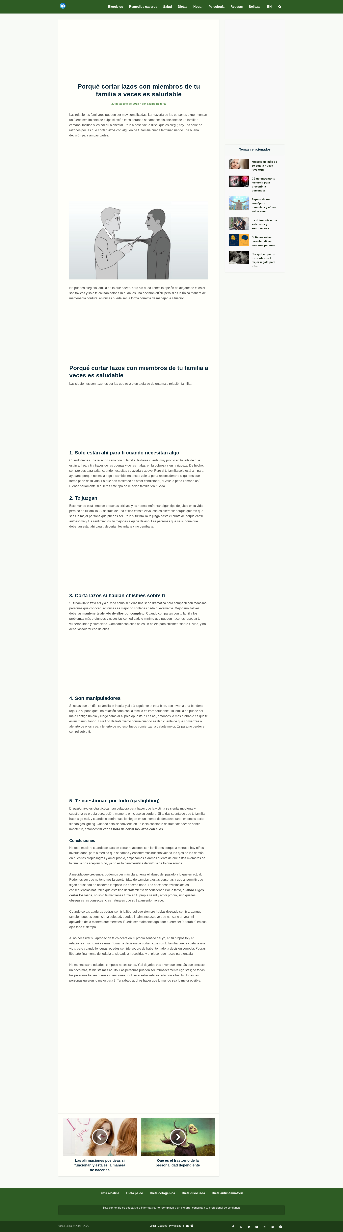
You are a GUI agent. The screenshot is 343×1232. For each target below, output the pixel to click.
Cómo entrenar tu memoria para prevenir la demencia (263, 184)
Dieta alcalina (109, 1193)
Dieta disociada (193, 1193)
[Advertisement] (138, 49)
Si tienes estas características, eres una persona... (265, 241)
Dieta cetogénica (162, 1193)
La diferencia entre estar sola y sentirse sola (264, 224)
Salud (167, 6)
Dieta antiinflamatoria (228, 1193)
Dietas (182, 6)
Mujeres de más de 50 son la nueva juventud (264, 165)
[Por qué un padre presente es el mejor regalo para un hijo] (240, 257)
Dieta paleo (134, 1193)
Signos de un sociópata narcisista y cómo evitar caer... (264, 205)
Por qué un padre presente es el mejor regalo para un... (263, 260)
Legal (153, 1225)
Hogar (198, 6)
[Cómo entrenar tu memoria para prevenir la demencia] (240, 181)
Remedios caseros (143, 6)
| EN (269, 6)
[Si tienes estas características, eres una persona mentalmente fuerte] (240, 240)
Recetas (236, 6)
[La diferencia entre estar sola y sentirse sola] (240, 223)
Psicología (216, 6)
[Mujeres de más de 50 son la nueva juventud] (240, 164)
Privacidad (175, 1225)
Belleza (254, 6)
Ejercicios (115, 6)
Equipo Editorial (156, 103)
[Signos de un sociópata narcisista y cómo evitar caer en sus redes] (240, 203)
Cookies (162, 1225)
